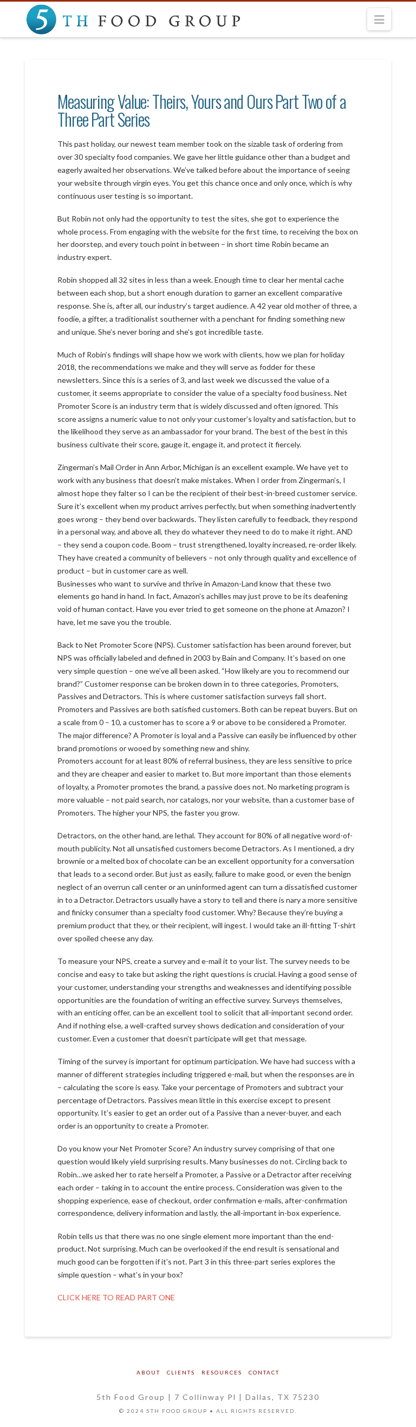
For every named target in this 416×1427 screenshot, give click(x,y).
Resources (222, 1372)
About (148, 1372)
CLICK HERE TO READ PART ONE (116, 1297)
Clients (181, 1372)
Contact (264, 1372)
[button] (379, 19)
